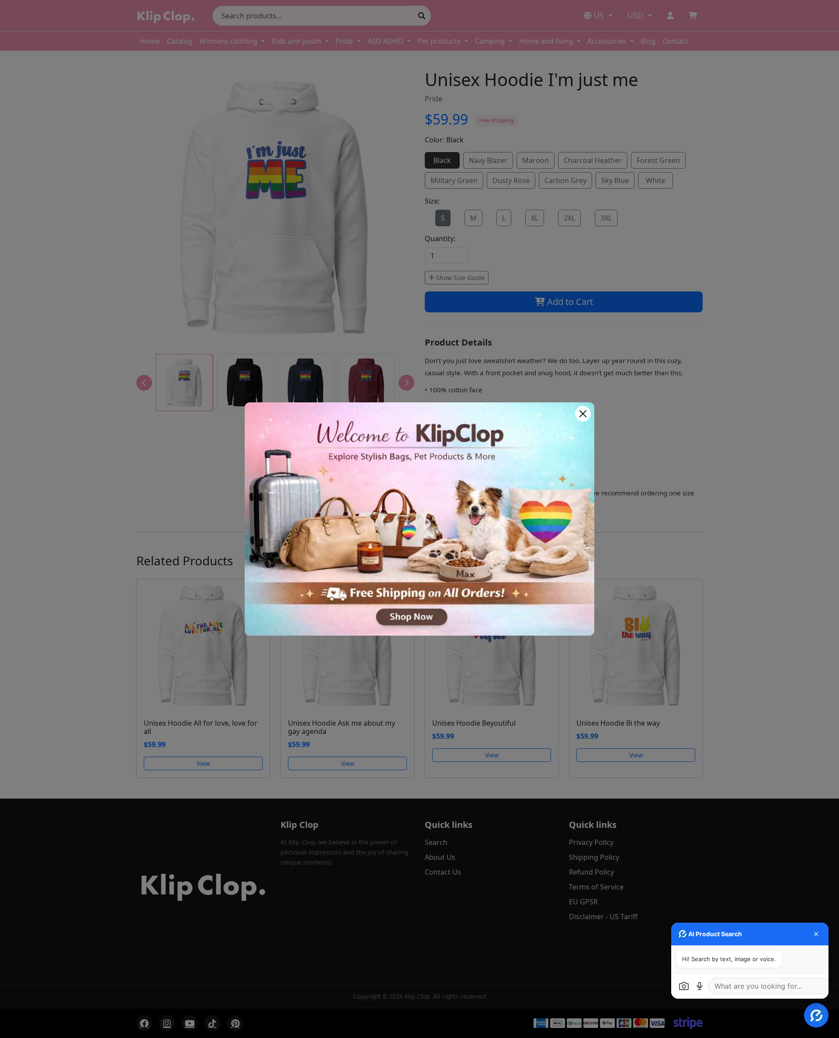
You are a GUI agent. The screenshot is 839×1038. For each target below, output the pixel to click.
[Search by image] (683, 986)
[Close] (583, 414)
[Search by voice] (700, 986)
